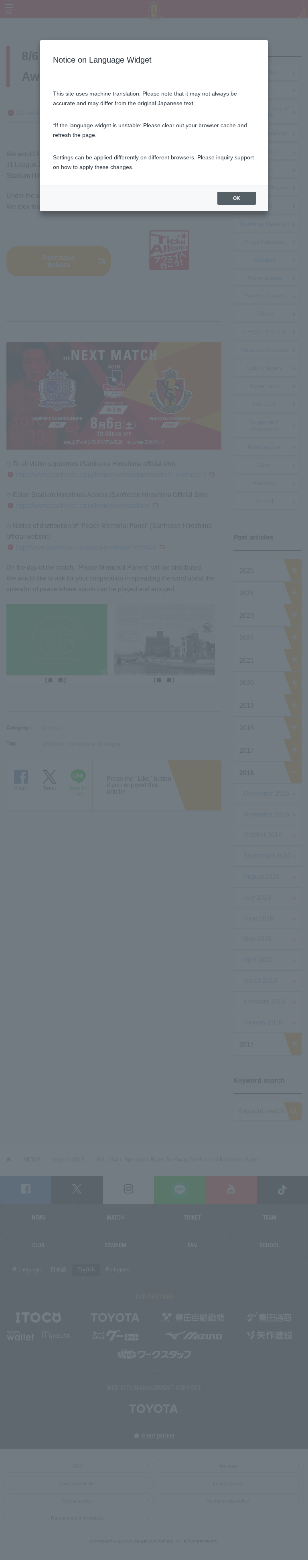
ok (236, 198)
